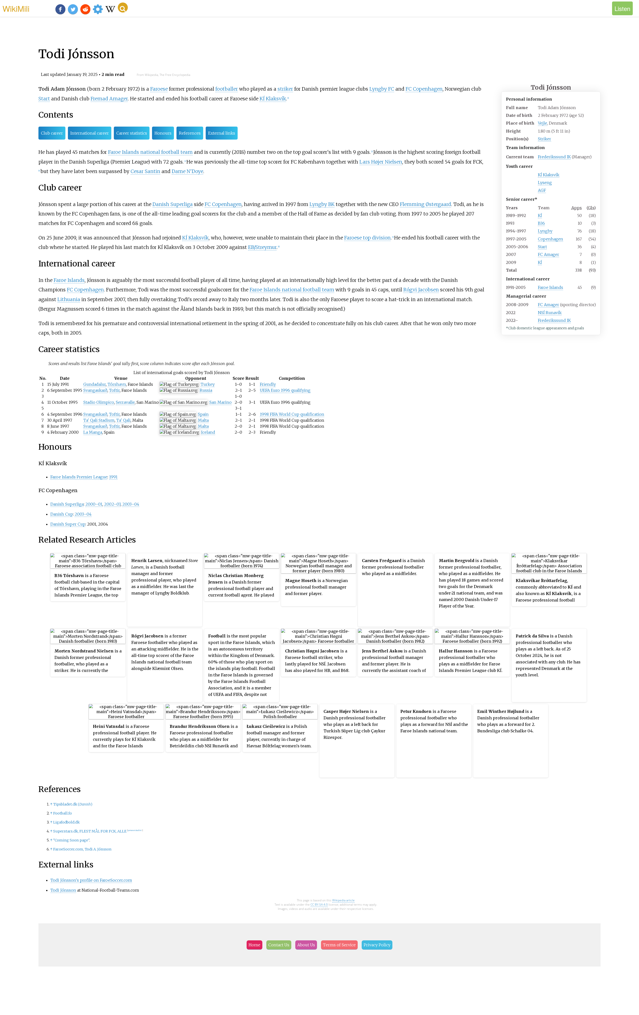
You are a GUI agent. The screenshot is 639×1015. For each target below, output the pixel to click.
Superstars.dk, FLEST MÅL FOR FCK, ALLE (90, 831)
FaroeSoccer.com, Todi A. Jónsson (82, 849)
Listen (622, 8)
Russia (206, 390)
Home (254, 944)
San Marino (220, 402)
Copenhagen (550, 238)
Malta (203, 420)
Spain (203, 414)
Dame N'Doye (187, 171)
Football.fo (62, 813)
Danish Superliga (173, 204)
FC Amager (548, 254)
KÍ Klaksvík (548, 174)
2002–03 (112, 504)
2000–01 (93, 504)
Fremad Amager (109, 99)
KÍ (540, 215)
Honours (163, 133)
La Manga (92, 432)
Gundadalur (94, 384)
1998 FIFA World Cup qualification (292, 414)
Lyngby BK (322, 204)
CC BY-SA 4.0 (319, 904)
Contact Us (278, 944)
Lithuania (68, 299)
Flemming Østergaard (425, 204)
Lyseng (545, 182)
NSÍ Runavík (550, 312)
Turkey (208, 384)
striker (285, 89)
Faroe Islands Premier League (78, 476)
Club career (52, 133)
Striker (544, 138)
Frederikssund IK (554, 156)
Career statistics (131, 133)
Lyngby (545, 230)
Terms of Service (339, 944)
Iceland (208, 432)
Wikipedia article (343, 900)
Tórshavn (117, 384)
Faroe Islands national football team (150, 152)
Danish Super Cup (67, 524)
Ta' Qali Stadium (99, 420)
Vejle (542, 123)
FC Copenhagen (424, 89)
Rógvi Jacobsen (421, 290)
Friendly (268, 384)
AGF (542, 190)
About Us (306, 944)
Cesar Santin (145, 171)
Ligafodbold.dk (66, 822)
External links (221, 133)
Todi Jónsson (63, 890)
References (190, 133)
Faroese (159, 89)
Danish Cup (61, 514)
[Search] (123, 7)
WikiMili (15, 8)
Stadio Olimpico (98, 402)
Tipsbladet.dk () (72, 804)
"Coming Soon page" (71, 840)
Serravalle (125, 402)
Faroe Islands (550, 287)
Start (542, 246)
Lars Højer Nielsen (380, 162)
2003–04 (130, 504)
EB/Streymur (262, 247)
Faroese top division (367, 238)
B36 (541, 223)
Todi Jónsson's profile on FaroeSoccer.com (91, 880)
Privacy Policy (377, 944)
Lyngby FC (381, 89)
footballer (226, 89)
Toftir (114, 390)
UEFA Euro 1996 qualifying (285, 390)
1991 (113, 476)
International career (89, 133)
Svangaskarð (95, 390)
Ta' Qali (123, 420)
